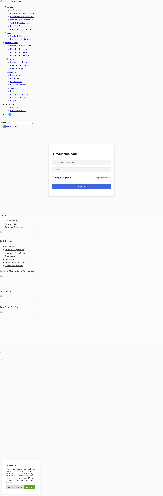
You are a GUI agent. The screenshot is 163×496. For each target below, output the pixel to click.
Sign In (81, 187)
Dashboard (10, 256)
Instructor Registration (15, 253)
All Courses (10, 246)
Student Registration (14, 250)
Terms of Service (13, 224)
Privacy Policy (11, 221)
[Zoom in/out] (1, 356)
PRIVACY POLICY (15, 487)
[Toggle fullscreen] (3, 356)
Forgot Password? (103, 178)
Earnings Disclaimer (14, 227)
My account (10, 259)
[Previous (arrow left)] (1, 359)
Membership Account (15, 262)
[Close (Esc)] (8, 356)
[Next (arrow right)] (3, 359)
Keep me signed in (63, 178)
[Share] (5, 356)
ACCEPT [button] (29, 487)
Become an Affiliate (14, 266)
